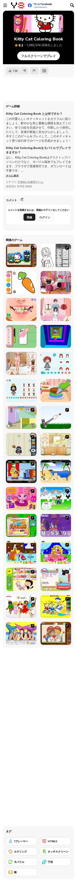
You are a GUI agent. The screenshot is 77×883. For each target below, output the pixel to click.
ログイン (44, 217)
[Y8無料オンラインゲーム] (17, 5)
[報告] (34, 70)
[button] (12, 175)
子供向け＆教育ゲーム (30, 181)
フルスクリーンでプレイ (38, 56)
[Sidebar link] (5, 5)
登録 (29, 217)
